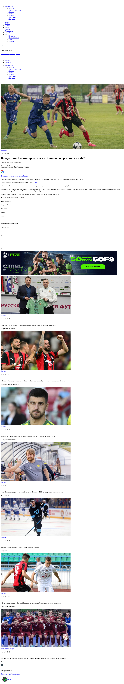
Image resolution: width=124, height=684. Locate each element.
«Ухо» (35, 182)
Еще (6, 34)
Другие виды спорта (7, 648)
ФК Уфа (3, 212)
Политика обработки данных (10, 54)
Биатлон (7, 29)
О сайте (7, 60)
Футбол (7, 24)
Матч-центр (12, 41)
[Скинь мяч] (59, 275)
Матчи (11, 13)
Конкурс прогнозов (15, 10)
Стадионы (12, 19)
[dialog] (4, 679)
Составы (11, 12)
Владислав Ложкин (6, 205)
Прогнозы (12, 36)
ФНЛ (2, 216)
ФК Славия (4, 208)
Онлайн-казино (14, 38)
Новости (11, 8)
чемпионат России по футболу (9, 223)
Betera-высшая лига (6, 201)
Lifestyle (7, 32)
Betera (10, 39)
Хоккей (7, 25)
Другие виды (9, 31)
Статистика (12, 17)
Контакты (8, 62)
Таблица (11, 15)
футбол (3, 219)
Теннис (7, 27)
